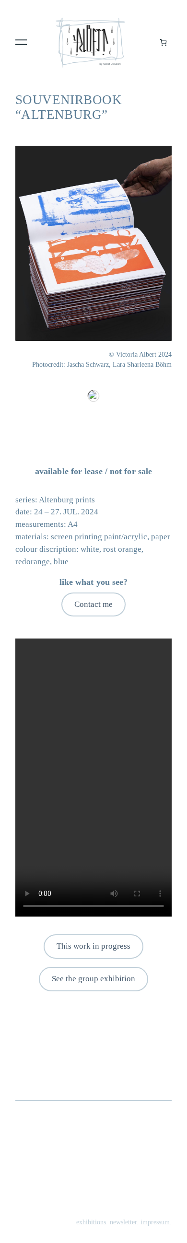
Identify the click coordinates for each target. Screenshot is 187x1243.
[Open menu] (21, 42)
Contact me (93, 604)
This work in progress (93, 946)
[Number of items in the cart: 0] (163, 42)
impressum (155, 1222)
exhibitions (91, 1222)
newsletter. (124, 1222)
